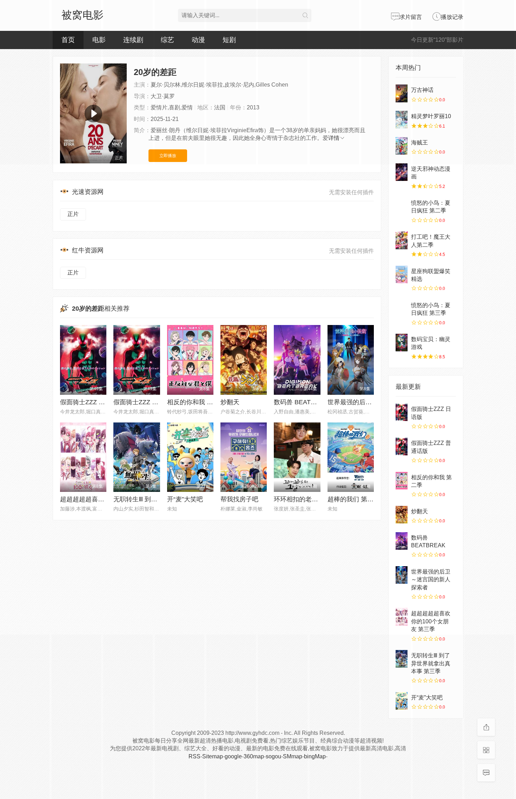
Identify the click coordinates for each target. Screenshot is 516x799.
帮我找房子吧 (239, 499)
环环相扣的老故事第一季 (308, 499)
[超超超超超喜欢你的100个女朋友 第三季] (402, 616)
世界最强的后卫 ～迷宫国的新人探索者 (430, 579)
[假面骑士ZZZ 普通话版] (402, 446)
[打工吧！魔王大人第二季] (402, 240)
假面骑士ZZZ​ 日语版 (89, 402)
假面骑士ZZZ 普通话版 (145, 402)
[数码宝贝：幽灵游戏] (402, 342)
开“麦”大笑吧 (185, 499)
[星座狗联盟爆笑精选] (402, 274)
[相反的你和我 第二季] (402, 480)
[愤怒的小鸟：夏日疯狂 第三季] (402, 308)
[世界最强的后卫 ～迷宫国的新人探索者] (402, 575)
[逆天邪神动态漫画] (402, 172)
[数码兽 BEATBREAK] (402, 541)
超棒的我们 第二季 (354, 499)
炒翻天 (229, 402)
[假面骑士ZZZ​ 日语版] (402, 412)
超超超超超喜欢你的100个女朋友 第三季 (430, 621)
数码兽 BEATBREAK (303, 402)
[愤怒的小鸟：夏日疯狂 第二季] (402, 206)
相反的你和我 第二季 (196, 402)
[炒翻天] (402, 514)
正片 (73, 214)
